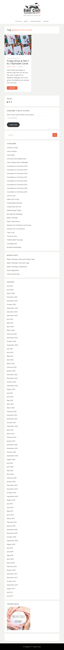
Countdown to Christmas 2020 (17, 173)
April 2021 (10, 430)
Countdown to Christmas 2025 (17, 192)
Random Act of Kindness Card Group (19, 225)
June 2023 (10, 352)
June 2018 (10, 552)
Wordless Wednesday (14, 247)
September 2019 (12, 496)
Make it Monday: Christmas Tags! (18, 263)
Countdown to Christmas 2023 (17, 184)
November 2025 (12, 301)
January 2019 (11, 526)
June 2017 (10, 596)
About (26, 21)
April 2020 (10, 474)
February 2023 (11, 367)
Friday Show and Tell (13, 58)
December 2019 (12, 485)
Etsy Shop (18, 21)
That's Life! (10, 232)
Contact (46, 21)
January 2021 (11, 441)
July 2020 (10, 463)
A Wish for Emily (35, 21)
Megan (21, 66)
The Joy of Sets (12, 236)
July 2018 (10, 548)
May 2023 (10, 356)
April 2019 (10, 515)
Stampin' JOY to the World (16, 229)
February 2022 (11, 411)
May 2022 (10, 400)
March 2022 (11, 408)
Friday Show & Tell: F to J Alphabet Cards (18, 62)
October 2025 (11, 304)
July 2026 (10, 286)
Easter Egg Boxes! (13, 270)
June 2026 (10, 290)
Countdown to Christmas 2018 (17, 166)
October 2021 (11, 422)
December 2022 (12, 375)
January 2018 (11, 570)
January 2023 (11, 371)
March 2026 (11, 293)
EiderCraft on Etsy (13, 199)
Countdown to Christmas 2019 (17, 170)
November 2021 (12, 419)
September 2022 (12, 386)
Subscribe (13, 125)
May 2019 (10, 511)
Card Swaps (11, 155)
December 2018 (12, 529)
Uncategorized (12, 244)
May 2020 (10, 470)
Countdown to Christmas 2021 (17, 177)
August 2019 (11, 500)
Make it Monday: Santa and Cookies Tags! (21, 259)
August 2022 (11, 389)
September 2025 (12, 308)
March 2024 (11, 330)
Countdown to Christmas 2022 (17, 181)
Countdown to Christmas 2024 (17, 188)
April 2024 (10, 327)
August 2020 (11, 459)
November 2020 (12, 448)
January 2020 (11, 481)
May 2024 (10, 323)
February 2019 (11, 522)
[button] (32, 8)
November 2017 (12, 577)
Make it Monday (12, 218)
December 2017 (12, 574)
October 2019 (11, 493)
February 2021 (11, 437)
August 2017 (11, 588)
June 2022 (10, 397)
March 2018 (11, 563)
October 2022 (11, 382)
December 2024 (12, 312)
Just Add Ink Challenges (14, 214)
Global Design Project (14, 210)
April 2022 (10, 404)
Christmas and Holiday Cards (16, 159)
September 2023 (12, 345)
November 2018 (12, 533)
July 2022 (10, 393)
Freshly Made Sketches (14, 203)
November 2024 (12, 315)
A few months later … (14, 274)
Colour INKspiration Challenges (17, 162)
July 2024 (10, 319)
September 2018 (12, 541)
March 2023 (11, 363)
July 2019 (10, 504)
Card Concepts (12, 151)
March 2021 (11, 434)
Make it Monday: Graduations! (17, 267)
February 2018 (11, 566)
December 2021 (12, 415)
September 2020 (12, 456)
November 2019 (12, 489)
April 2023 (10, 360)
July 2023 (10, 349)
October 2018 (11, 537)
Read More (12, 88)
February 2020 (11, 478)
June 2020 (10, 467)
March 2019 (11, 518)
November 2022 (12, 378)
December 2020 (12, 445)
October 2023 (11, 341)
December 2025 (12, 297)
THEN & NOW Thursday (15, 240)
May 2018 (10, 555)
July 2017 (10, 592)
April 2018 (10, 559)
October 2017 (11, 581)
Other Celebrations (13, 221)
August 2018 (11, 544)
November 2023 (12, 338)
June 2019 (10, 507)
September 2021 (12, 426)
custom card (11, 196)
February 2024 (11, 334)
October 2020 (11, 452)
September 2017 (12, 585)
